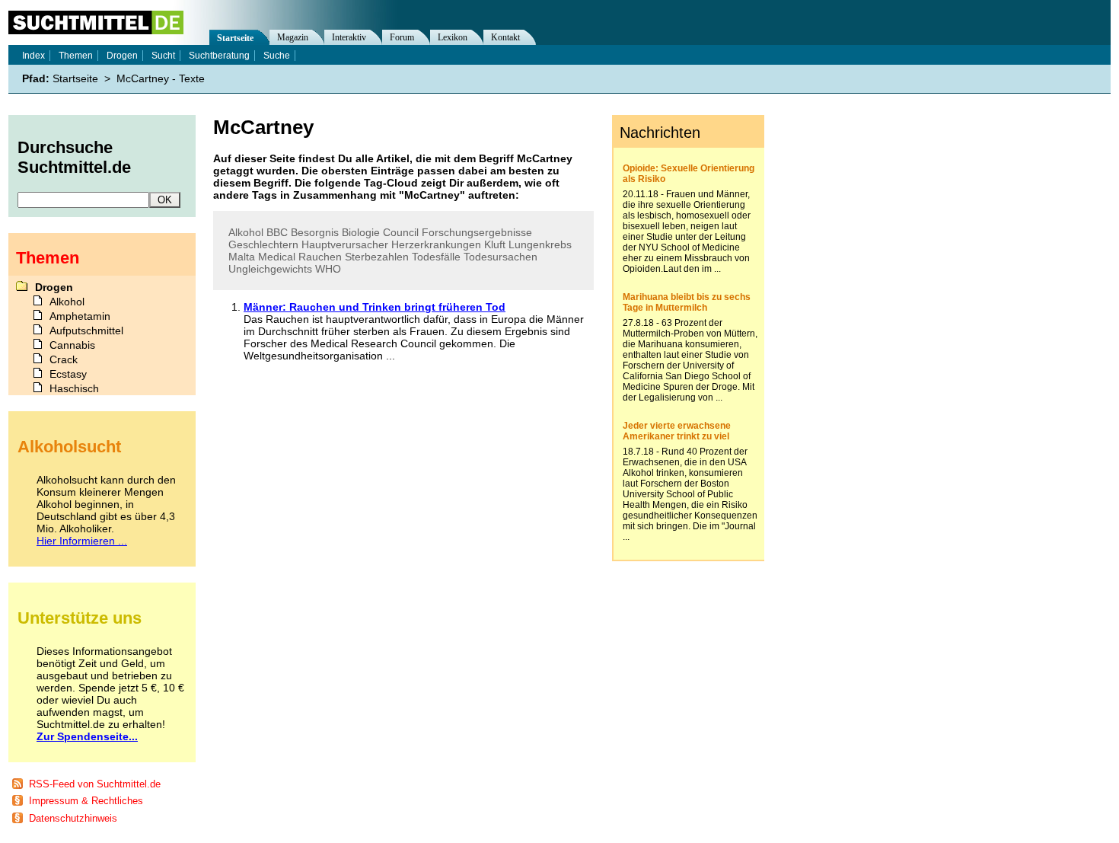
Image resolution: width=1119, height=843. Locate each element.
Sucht (163, 55)
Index (33, 55)
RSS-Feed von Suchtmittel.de (95, 784)
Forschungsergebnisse (477, 232)
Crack (63, 359)
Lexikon (452, 37)
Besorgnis (315, 232)
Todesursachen (500, 257)
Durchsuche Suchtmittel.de (74, 157)
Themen (76, 55)
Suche (276, 55)
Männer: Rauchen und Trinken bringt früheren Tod (374, 307)
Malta (241, 257)
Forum (402, 37)
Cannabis (72, 345)
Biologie (361, 232)
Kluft (494, 244)
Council (401, 232)
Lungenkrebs (540, 244)
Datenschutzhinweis (73, 818)
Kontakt (505, 37)
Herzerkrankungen (436, 244)
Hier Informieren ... (82, 541)
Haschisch (74, 388)
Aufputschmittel (86, 330)
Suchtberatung (219, 55)
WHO (328, 269)
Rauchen (320, 257)
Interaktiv (349, 37)
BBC (277, 232)
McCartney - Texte (160, 78)
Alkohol (245, 232)
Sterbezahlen (377, 257)
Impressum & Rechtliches (86, 800)
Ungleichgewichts (270, 269)
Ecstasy (68, 374)
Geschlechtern (263, 244)
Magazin (292, 37)
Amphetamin (79, 316)
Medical (276, 257)
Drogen (122, 55)
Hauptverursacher (344, 244)
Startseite (235, 38)
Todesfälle (436, 257)
